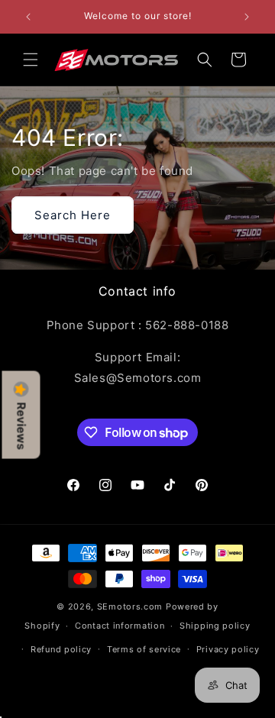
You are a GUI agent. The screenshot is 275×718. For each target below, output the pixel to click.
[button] (30, 59)
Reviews (21, 425)
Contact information (119, 625)
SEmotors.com (130, 606)
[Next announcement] (247, 17)
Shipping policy (215, 625)
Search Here (72, 214)
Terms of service (144, 649)
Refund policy (61, 649)
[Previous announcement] (28, 17)
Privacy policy (228, 649)
